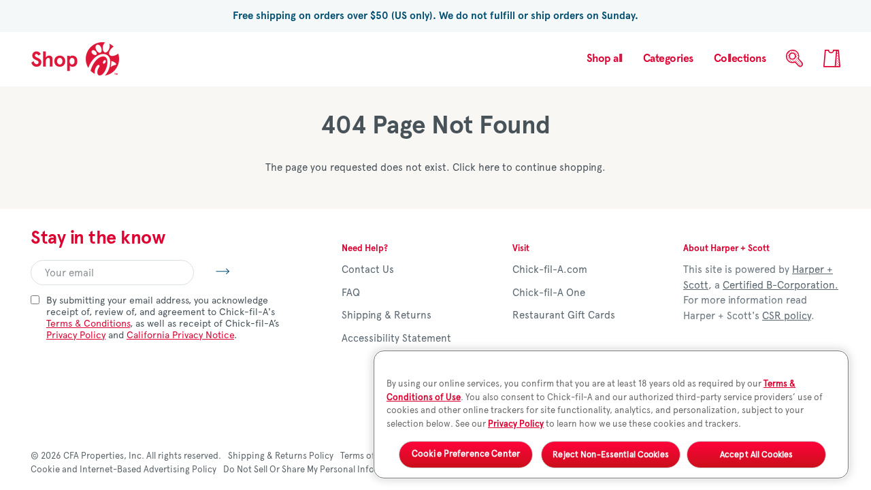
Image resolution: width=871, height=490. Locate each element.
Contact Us (368, 269)
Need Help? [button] (365, 248)
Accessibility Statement (396, 338)
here (488, 167)
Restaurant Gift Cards (563, 315)
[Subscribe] (212, 271)
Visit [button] (520, 248)
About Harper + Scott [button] (726, 248)
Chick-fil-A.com (549, 269)
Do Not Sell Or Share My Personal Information (315, 469)
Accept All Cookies (756, 454)
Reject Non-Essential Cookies (611, 454)
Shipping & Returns (386, 315)
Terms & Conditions (88, 323)
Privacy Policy (75, 335)
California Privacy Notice (180, 335)
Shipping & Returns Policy (280, 456)
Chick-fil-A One (548, 293)
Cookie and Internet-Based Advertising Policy (123, 469)
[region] (611, 414)
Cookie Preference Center (466, 454)
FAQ (351, 293)
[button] (668, 59)
